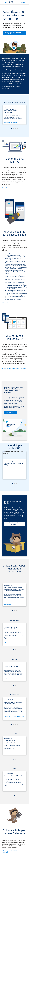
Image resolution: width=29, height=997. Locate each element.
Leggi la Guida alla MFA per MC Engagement (14, 716)
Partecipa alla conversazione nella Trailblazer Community (14, 32)
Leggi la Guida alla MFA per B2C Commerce (14, 642)
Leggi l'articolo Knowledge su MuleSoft (13, 752)
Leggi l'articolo (7, 604)
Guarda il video (6, 188)
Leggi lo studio (7, 477)
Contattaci (23, 2)
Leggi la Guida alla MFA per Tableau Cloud (13, 789)
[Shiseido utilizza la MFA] (14, 428)
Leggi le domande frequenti (10, 122)
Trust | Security (11, 2)
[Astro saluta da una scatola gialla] (14, 542)
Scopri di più (5, 302)
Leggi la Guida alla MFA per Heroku (12, 678)
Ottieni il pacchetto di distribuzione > (14, 523)
